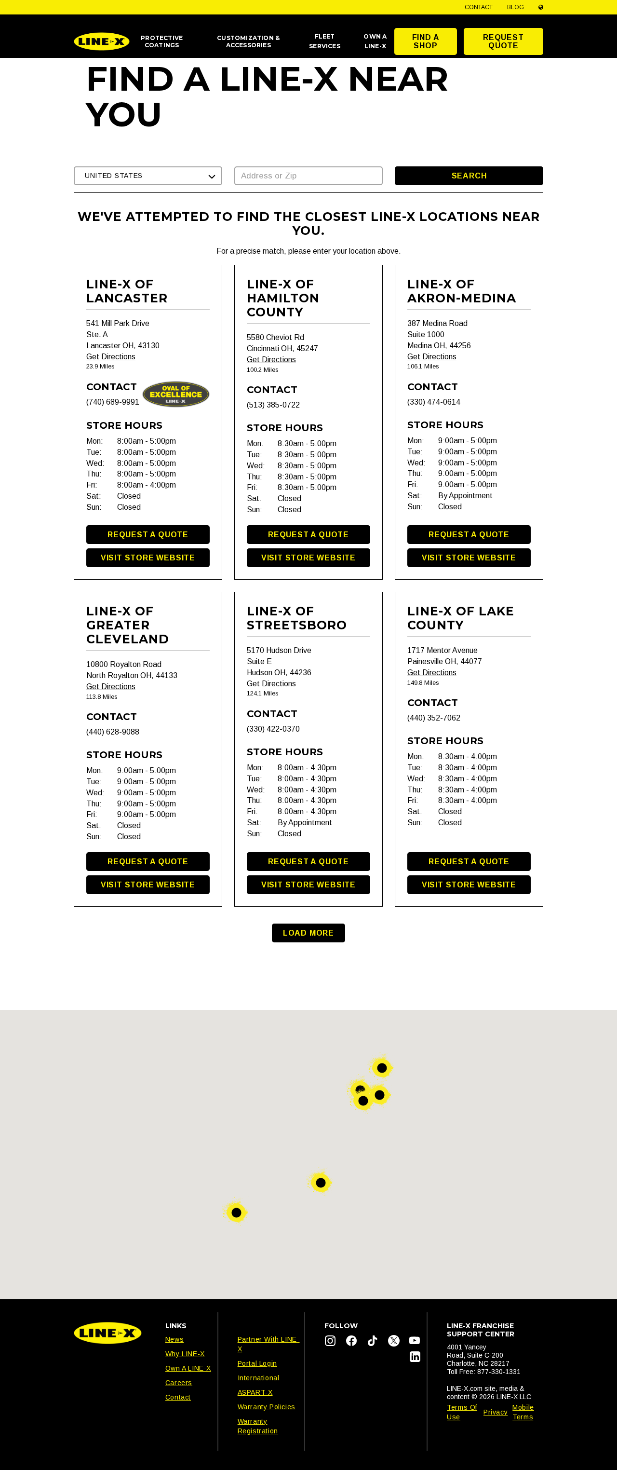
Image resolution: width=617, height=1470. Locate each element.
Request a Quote (147, 535)
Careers (178, 1383)
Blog (515, 7)
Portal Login (257, 1363)
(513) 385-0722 (273, 405)
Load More (308, 933)
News (174, 1339)
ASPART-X (255, 1392)
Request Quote (503, 41)
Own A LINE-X (188, 1368)
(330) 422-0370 (273, 729)
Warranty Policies (266, 1407)
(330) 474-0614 (433, 402)
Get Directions (110, 357)
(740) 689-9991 (112, 402)
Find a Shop (426, 41)
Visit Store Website (148, 558)
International (259, 1378)
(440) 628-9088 (112, 732)
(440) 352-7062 (433, 718)
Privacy (495, 1412)
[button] (148, 175)
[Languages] (540, 7)
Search (469, 176)
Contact (479, 7)
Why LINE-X (185, 1354)
